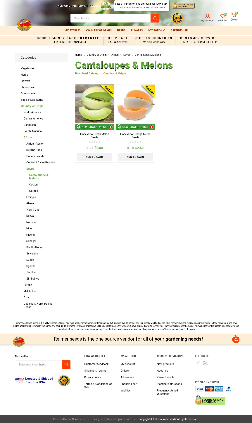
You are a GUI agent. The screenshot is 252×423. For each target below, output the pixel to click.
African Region (35, 143)
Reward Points (166, 377)
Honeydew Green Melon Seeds (94, 135)
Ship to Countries (153, 38)
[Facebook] (198, 363)
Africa (28, 137)
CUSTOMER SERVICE (198, 38)
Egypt (30, 168)
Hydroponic (156, 30)
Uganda (30, 266)
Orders (125, 370)
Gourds (33, 191)
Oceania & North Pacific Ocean (38, 305)
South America (33, 131)
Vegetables (73, 30)
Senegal (31, 241)
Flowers (137, 30)
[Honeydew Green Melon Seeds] (94, 103)
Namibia (31, 222)
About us (162, 370)
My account (207, 20)
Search (155, 18)
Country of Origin (99, 30)
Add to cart (94, 156)
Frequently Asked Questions (167, 392)
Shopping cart (129, 384)
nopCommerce (76, 419)
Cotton (33, 184)
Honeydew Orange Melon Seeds (135, 135)
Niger (29, 228)
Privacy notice (92, 377)
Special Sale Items (32, 99)
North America (32, 112)
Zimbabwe (32, 278)
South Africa (34, 247)
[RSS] (205, 363)
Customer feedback (96, 364)
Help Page (118, 38)
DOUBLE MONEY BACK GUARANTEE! (69, 38)
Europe (28, 285)
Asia (26, 297)
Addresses (127, 377)
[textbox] (110, 18)
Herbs (121, 30)
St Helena (32, 253)
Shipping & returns (95, 370)
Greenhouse (179, 30)
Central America (33, 118)
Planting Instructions (169, 384)
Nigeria (30, 234)
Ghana (30, 203)
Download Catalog (87, 73)
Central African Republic (41, 162)
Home (78, 54)
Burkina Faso (34, 150)
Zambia (31, 272)
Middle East (30, 291)
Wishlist (125, 390)
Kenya (30, 216)
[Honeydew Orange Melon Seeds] (135, 103)
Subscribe (66, 364)
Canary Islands (35, 156)
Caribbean (30, 124)
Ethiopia (31, 197)
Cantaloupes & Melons (38, 176)
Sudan (30, 259)
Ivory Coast (33, 209)
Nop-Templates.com (119, 419)
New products (165, 364)
